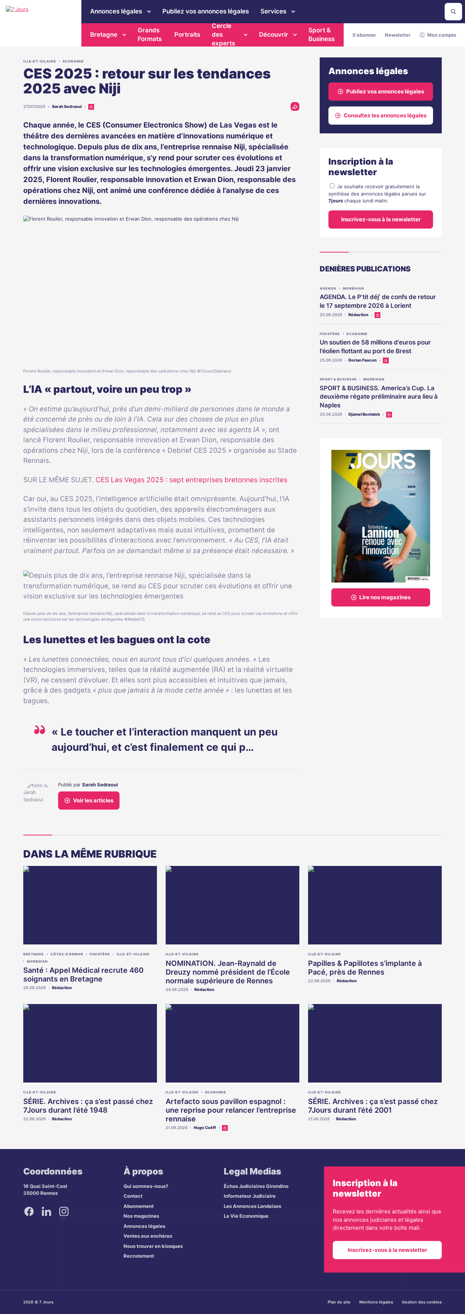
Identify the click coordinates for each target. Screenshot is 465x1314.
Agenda (328, 288)
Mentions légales (376, 1302)
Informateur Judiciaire (250, 1196)
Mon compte (441, 35)
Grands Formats (150, 35)
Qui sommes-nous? (146, 1186)
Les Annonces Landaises (252, 1206)
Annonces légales (116, 11)
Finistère (330, 334)
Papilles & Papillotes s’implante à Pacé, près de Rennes (365, 967)
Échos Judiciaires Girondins (256, 1186)
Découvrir (273, 34)
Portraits (187, 34)
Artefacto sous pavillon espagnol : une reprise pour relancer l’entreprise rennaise (231, 1110)
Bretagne (103, 34)
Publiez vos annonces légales (205, 11)
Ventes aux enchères (148, 1236)
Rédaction (358, 314)
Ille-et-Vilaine (39, 61)
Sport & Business (321, 35)
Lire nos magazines (385, 597)
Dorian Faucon (362, 360)
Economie (73, 61)
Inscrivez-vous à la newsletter (381, 219)
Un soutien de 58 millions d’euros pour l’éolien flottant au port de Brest (375, 347)
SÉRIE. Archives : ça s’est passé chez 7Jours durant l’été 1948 (88, 1106)
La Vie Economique (246, 1216)
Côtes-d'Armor (66, 954)
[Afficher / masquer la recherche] (453, 11)
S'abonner (364, 35)
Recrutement (139, 1256)
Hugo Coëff (205, 1127)
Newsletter (398, 35)
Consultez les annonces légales (385, 115)
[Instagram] (64, 1211)
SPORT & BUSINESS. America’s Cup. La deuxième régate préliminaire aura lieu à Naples (379, 396)
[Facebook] (29, 1211)
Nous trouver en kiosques (153, 1246)
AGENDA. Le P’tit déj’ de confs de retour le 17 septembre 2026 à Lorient (378, 301)
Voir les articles (93, 800)
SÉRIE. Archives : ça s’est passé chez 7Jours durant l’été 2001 (373, 1106)
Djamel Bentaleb (364, 414)
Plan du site (339, 1302)
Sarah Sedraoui (67, 106)
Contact (133, 1196)
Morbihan (353, 288)
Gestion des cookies (422, 1302)
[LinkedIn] (46, 1211)
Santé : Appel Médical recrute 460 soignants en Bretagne (83, 974)
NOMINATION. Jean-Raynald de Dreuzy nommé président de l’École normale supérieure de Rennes (228, 972)
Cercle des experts (223, 35)
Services (273, 11)
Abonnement (139, 1206)
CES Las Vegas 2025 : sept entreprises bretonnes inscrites (191, 480)
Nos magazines (141, 1216)
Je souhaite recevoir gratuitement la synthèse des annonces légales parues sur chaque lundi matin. (377, 193)
